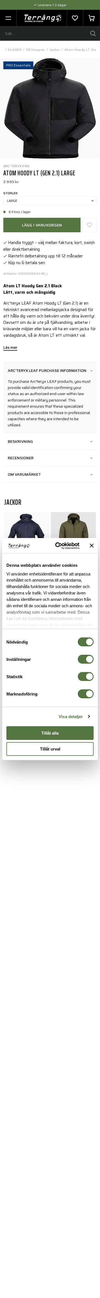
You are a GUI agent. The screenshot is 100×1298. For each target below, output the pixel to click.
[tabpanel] (50, 108)
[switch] (86, 659)
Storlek (10, 193)
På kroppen (35, 49)
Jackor (54, 49)
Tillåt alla (50, 733)
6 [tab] (58, 149)
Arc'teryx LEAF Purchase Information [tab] (47, 370)
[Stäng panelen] (92, 546)
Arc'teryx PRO (16, 166)
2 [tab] (36, 149)
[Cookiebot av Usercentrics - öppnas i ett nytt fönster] (58, 545)
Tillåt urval (50, 749)
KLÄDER (14, 49)
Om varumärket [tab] (24, 474)
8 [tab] (69, 149)
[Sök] (93, 33)
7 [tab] (64, 149)
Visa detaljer (71, 716)
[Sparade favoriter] (75, 18)
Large (12, 200)
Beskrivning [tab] (20, 441)
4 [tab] (47, 149)
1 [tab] (30, 149)
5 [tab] (53, 149)
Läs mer (10, 347)
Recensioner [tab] (21, 458)
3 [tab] (41, 149)
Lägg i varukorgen (42, 225)
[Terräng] (43, 18)
